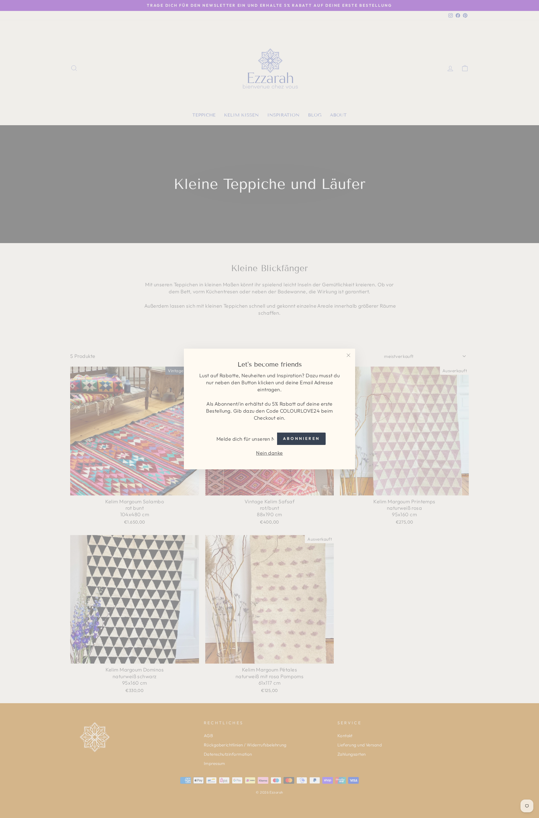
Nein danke (269, 453)
